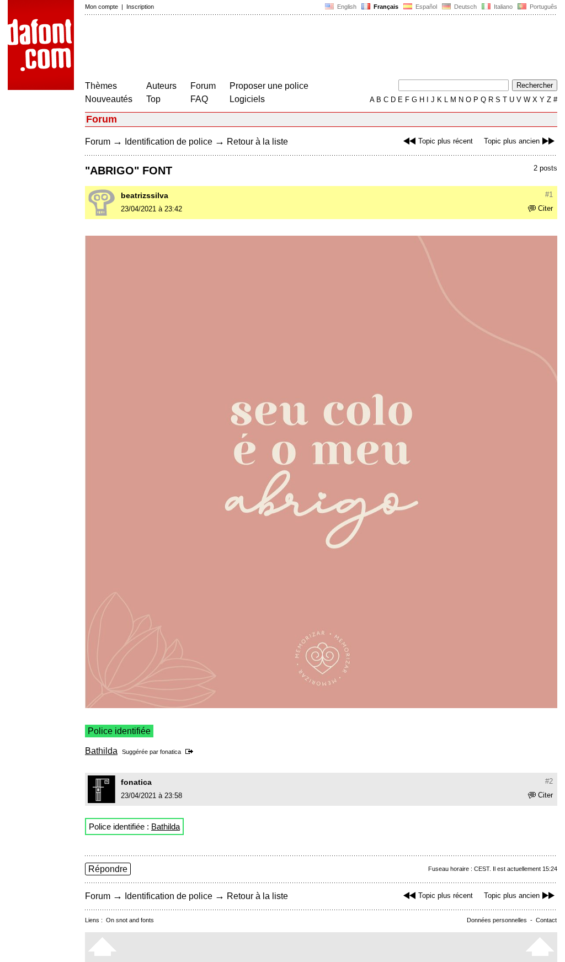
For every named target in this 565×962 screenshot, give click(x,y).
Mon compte (101, 6)
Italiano (502, 6)
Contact (546, 920)
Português (541, 6)
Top (153, 99)
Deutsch (464, 6)
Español (425, 6)
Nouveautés (108, 99)
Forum (203, 86)
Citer (545, 208)
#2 (549, 781)
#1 (549, 194)
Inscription (140, 6)
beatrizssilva (144, 195)
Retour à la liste (257, 141)
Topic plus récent (445, 141)
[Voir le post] (191, 751)
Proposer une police (269, 86)
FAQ (199, 99)
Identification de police (168, 141)
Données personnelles (497, 920)
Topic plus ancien (512, 141)
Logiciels (247, 99)
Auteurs (161, 86)
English (346, 6)
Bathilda (101, 751)
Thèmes (101, 86)
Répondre (107, 869)
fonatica (170, 751)
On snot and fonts (130, 920)
